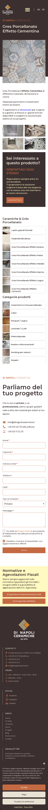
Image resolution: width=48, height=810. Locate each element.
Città (5, 487)
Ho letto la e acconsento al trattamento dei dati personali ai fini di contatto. (24, 533)
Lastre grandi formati (22, 230)
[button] (44, 763)
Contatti (8, 739)
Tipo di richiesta (10, 499)
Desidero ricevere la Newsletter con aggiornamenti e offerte (22, 542)
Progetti (8, 730)
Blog (7, 733)
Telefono (7, 475)
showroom (25, 110)
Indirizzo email (9, 464)
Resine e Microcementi (22, 344)
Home (7, 718)
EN (38, 9)
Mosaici (14, 360)
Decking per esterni (21, 352)
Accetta (24, 787)
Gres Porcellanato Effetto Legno (27, 280)
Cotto (14, 313)
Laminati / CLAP (19, 328)
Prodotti (8, 721)
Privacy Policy (28, 807)
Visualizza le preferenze (24, 801)
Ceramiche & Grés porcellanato (26, 305)
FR (43, 9)
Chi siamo (9, 724)
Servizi (7, 727)
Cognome (7, 452)
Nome (5, 440)
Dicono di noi (10, 736)
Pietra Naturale (18, 336)
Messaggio (8, 511)
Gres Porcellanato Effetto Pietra (27, 255)
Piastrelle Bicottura (21, 238)
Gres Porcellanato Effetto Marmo (28, 272)
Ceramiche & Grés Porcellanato (16, 220)
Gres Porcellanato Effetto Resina (28, 247)
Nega (24, 794)
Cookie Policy (18, 807)
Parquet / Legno (19, 321)
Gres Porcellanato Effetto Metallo (28, 263)
